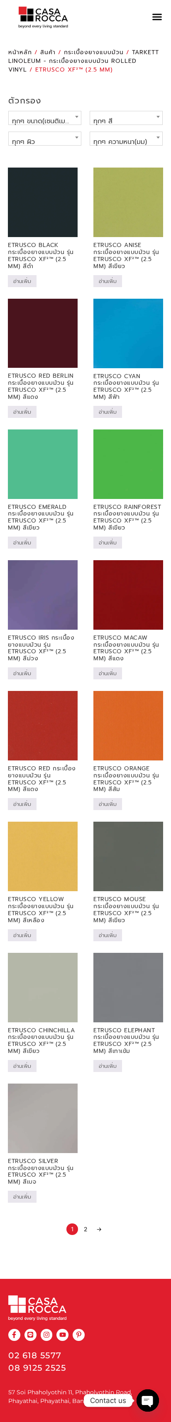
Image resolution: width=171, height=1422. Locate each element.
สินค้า (48, 52)
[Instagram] (47, 1335)
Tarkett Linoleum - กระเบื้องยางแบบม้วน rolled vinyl (83, 61)
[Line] (30, 1335)
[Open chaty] (148, 1400)
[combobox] (44, 118)
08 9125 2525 (37, 1368)
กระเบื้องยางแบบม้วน (94, 52)
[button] (157, 17)
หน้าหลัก (20, 52)
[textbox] (45, 121)
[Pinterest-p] (79, 1335)
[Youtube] (62, 1335)
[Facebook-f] (14, 1335)
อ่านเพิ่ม (22, 281)
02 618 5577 (35, 1355)
